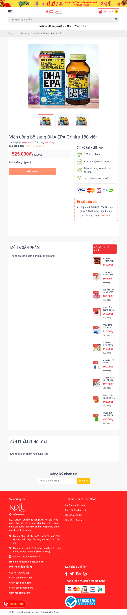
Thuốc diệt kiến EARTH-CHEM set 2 (108, 415)
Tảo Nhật (42, 26)
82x (76, 26)
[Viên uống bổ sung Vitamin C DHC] (97, 347)
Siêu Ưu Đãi (89, 201)
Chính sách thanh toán (20, 577)
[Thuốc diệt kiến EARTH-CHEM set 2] (97, 418)
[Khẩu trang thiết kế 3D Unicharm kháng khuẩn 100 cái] (97, 330)
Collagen (54, 26)
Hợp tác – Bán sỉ (73, 520)
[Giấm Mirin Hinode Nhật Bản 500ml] (97, 277)
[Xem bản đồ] (43, 551)
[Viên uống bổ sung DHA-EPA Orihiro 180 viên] (63, 76)
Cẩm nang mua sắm (19, 592)
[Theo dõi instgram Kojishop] (85, 574)
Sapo (56, 612)
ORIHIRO (26, 142)
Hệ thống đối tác (73, 515)
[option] (63, 76)
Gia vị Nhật (66, 26)
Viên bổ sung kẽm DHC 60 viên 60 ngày (108, 380)
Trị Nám (83, 26)
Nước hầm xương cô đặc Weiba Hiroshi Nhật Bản (109, 311)
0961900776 (34, 556)
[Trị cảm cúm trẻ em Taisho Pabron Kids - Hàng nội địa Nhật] (97, 400)
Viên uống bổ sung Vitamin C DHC (108, 345)
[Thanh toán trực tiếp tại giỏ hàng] (85, 589)
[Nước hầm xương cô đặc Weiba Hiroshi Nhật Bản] (97, 312)
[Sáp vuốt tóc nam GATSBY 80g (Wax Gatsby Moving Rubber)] (97, 295)
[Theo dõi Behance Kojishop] (78, 574)
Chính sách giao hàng (20, 582)
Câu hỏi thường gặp (19, 572)
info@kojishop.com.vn (32, 561)
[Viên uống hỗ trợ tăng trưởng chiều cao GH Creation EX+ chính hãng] (97, 365)
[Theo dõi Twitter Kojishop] (72, 574)
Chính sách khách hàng (21, 587)
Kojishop (35, 612)
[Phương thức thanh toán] (95, 190)
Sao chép (105, 215)
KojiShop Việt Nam (75, 505)
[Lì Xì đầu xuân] (63, 3)
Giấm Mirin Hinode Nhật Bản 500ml (108, 275)
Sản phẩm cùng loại (28, 442)
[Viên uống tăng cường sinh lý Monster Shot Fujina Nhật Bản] (97, 261)
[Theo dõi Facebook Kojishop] (66, 574)
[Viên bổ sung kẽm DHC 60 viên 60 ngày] (97, 383)
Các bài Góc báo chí (75, 510)
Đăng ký (83, 480)
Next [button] (95, 76)
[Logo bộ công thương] (80, 601)
